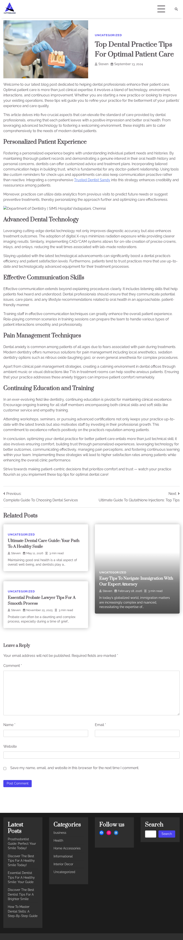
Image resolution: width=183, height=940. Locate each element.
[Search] (176, 9)
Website (10, 746)
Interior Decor (63, 864)
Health (58, 840)
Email (100, 725)
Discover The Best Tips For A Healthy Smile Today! (21, 860)
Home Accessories (67, 848)
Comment (12, 666)
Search (167, 834)
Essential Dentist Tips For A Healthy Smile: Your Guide (21, 877)
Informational (63, 856)
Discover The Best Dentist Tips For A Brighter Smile (21, 894)
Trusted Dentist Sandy (92, 180)
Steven (103, 64)
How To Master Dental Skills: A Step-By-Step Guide (22, 911)
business (60, 832)
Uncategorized (108, 35)
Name (9, 725)
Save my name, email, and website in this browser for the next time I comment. (74, 768)
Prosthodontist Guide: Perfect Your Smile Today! (22, 843)
